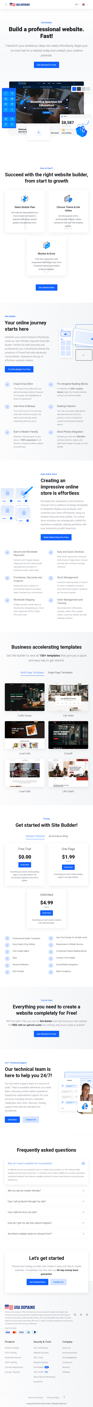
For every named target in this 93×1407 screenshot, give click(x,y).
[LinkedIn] (87, 1315)
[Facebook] (75, 1315)
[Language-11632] (84, 4)
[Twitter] (81, 1315)
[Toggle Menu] (6, 4)
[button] (46, 1171)
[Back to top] (64, 1397)
